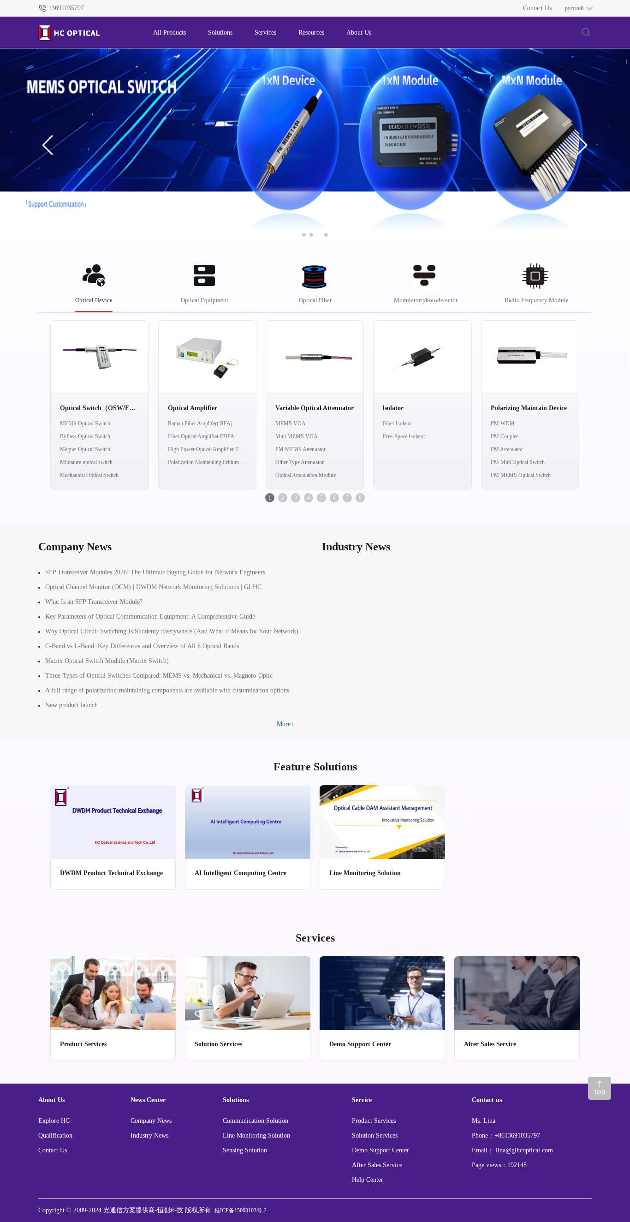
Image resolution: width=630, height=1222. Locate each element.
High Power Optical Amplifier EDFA (207, 449)
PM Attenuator (507, 449)
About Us (358, 32)
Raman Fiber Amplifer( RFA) (200, 423)
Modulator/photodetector (426, 300)
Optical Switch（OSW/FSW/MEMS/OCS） (99, 408)
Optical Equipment (204, 300)
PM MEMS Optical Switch (521, 475)
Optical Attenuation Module (305, 475)
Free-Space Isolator (404, 436)
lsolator (393, 408)
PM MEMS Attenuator (300, 449)
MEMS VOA (290, 423)
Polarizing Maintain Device (529, 408)
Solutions (220, 32)
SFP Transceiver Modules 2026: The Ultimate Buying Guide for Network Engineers (155, 572)
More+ (285, 724)
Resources (311, 32)
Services (265, 32)
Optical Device (94, 300)
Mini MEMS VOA (296, 436)
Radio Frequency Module (537, 300)
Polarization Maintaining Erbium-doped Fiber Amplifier (207, 462)
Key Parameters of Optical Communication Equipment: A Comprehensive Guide (150, 616)
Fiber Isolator (397, 423)
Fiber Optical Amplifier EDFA (201, 436)
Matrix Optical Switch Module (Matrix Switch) (107, 660)
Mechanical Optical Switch (89, 475)
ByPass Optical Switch (85, 436)
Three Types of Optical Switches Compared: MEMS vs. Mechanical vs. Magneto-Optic (159, 675)
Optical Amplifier (192, 408)
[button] (48, 145)
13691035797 (66, 8)
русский (574, 8)
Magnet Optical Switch (85, 449)
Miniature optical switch (86, 462)
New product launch (71, 705)
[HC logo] (86, 32)
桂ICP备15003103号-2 (240, 1210)
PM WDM (503, 423)
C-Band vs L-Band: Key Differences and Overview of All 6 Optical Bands (142, 646)
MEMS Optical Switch (85, 423)
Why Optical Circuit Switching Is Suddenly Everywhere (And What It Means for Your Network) (171, 631)
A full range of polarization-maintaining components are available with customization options (167, 690)
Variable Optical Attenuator (314, 408)
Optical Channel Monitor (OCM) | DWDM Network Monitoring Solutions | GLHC (153, 587)
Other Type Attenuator (299, 462)
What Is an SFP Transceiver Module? (94, 601)
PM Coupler (504, 436)
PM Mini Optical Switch (518, 462)
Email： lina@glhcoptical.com (512, 1150)
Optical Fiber (315, 300)
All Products (169, 32)
